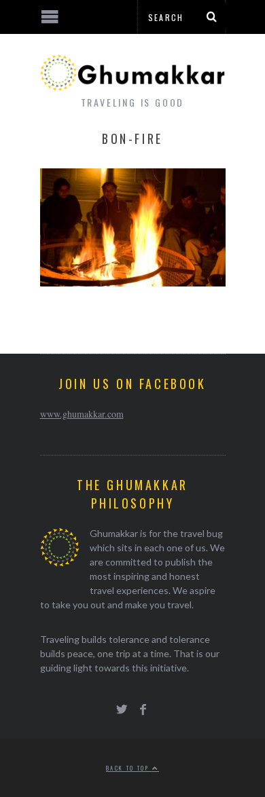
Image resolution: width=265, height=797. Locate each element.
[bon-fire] (133, 282)
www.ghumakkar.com (82, 413)
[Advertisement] (112, 746)
